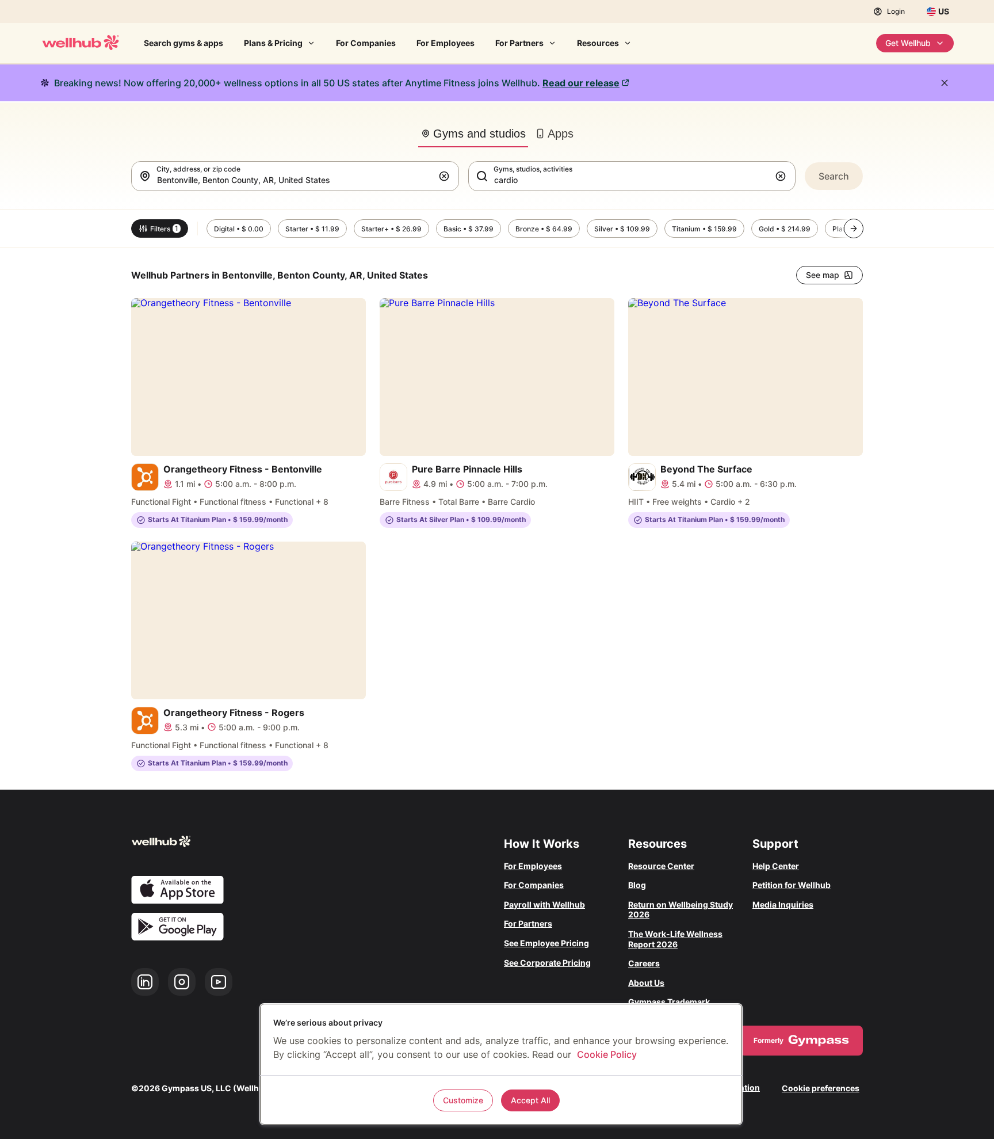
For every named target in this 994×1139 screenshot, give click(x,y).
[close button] (944, 83)
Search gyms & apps (183, 43)
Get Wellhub (908, 43)
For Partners (519, 43)
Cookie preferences (820, 1088)
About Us (646, 983)
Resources (598, 43)
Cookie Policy (607, 1054)
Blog (637, 885)
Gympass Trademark (669, 1002)
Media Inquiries (782, 904)
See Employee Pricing (546, 943)
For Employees (445, 43)
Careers (644, 963)
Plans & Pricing (273, 43)
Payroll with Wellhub (544, 904)
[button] (446, 176)
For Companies (366, 43)
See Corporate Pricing (547, 962)
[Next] (853, 228)
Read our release (581, 83)
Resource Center (661, 866)
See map (822, 275)
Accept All (530, 1100)
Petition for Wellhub (791, 885)
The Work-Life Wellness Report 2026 (675, 939)
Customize (463, 1100)
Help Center (775, 866)
